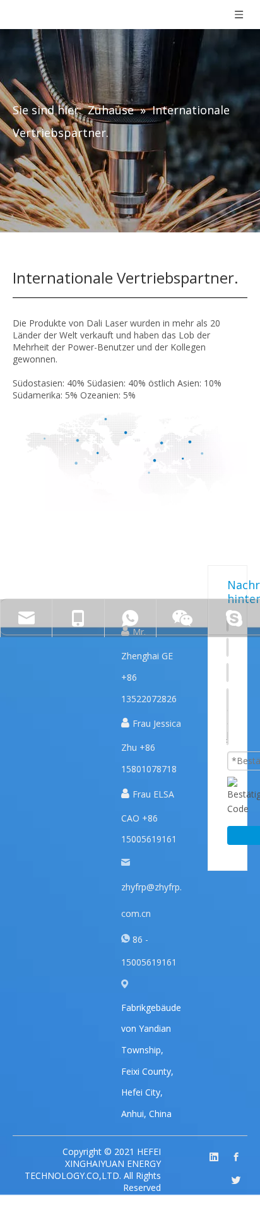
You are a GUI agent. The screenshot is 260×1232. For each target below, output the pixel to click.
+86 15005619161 (103, 656)
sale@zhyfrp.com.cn (50, 656)
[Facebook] (236, 1157)
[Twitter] (236, 1180)
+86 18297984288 (103, 694)
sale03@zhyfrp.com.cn (50, 694)
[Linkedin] (214, 1157)
